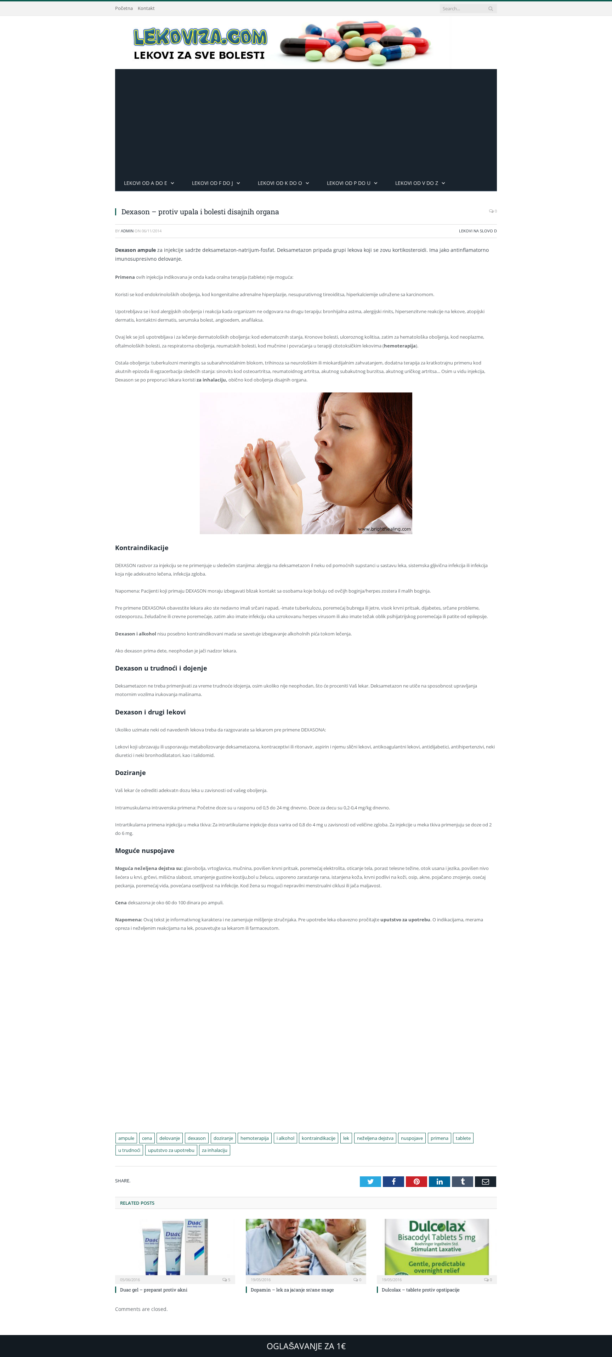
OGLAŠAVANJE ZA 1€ (306, 1346)
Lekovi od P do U (348, 183)
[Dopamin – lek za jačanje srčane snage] (306, 1250)
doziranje (223, 1138)
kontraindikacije (318, 1138)
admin (127, 230)
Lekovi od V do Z (416, 183)
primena (439, 1138)
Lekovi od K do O (280, 183)
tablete (463, 1138)
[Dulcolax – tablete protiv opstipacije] (437, 1250)
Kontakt (146, 8)
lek (346, 1138)
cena (147, 1138)
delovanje (169, 1138)
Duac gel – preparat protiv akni (153, 1290)
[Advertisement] (306, 122)
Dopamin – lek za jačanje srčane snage (292, 1290)
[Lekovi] (283, 41)
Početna (124, 8)
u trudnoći (129, 1150)
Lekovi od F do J (212, 183)
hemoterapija (254, 1138)
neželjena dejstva (375, 1138)
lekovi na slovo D (478, 230)
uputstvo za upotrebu (171, 1150)
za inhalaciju (214, 1150)
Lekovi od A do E (145, 183)
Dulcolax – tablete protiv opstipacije (421, 1290)
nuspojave (412, 1138)
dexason (197, 1138)
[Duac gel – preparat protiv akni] (175, 1250)
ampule (126, 1138)
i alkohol (285, 1138)
